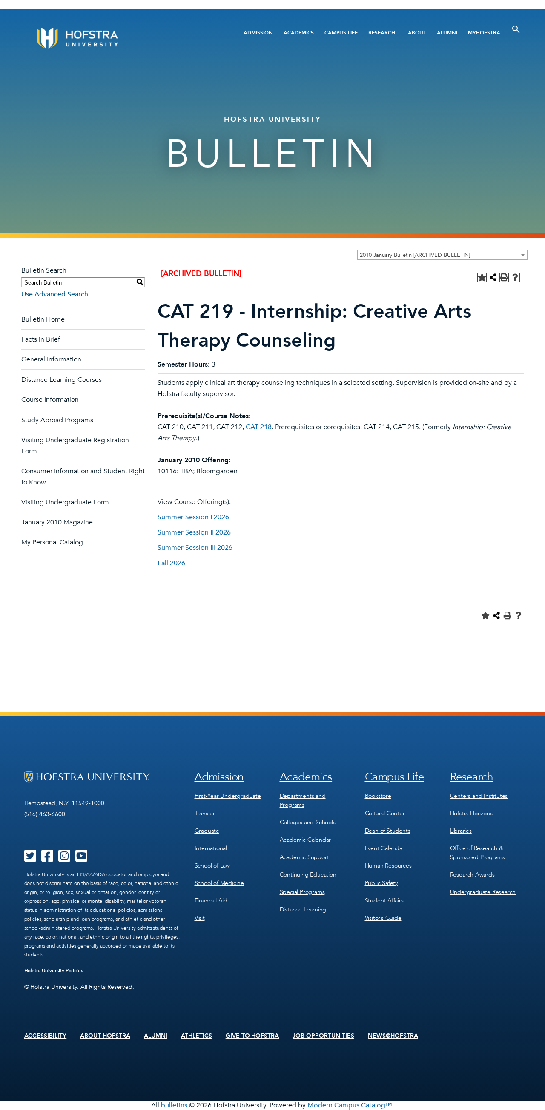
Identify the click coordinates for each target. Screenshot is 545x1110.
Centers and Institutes (479, 796)
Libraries (461, 831)
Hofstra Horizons (471, 813)
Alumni (447, 32)
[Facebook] (47, 858)
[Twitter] (30, 858)
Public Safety (381, 883)
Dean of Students (387, 831)
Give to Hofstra (252, 1036)
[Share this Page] (493, 277)
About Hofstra (105, 1036)
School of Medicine (219, 883)
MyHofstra (484, 32)
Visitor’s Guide (383, 918)
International (211, 848)
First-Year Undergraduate (228, 796)
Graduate (207, 831)
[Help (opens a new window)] (515, 277)
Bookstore (378, 796)
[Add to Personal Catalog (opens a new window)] (482, 277)
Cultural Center (385, 813)
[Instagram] (64, 858)
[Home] (109, 38)
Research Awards (472, 875)
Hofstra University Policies (53, 970)
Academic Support (304, 857)
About (417, 32)
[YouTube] (81, 858)
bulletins (174, 1105)
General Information (51, 359)
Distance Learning (303, 909)
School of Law (212, 866)
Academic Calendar (305, 840)
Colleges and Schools (308, 822)
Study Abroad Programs (57, 420)
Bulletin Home (43, 319)
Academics (299, 32)
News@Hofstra (393, 1036)
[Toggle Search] (516, 29)
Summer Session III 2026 (195, 547)
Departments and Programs (303, 800)
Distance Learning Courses (61, 379)
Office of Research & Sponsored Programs (477, 852)
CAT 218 (259, 427)
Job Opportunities (323, 1036)
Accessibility (45, 1036)
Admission (258, 32)
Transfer (205, 813)
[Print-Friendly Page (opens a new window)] (504, 277)
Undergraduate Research (483, 892)
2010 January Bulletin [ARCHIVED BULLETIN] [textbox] (415, 255)
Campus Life (341, 32)
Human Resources (388, 866)
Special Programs (302, 892)
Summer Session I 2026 (193, 517)
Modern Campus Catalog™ (349, 1105)
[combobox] (442, 255)
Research (381, 32)
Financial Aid (211, 901)
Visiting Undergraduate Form (65, 502)
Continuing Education (308, 875)
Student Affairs (384, 901)
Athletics (196, 1036)
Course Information (50, 399)
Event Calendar (384, 848)
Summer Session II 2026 (194, 532)
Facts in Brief (40, 339)
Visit (200, 918)
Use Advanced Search (54, 294)
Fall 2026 (171, 563)
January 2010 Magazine (57, 522)
